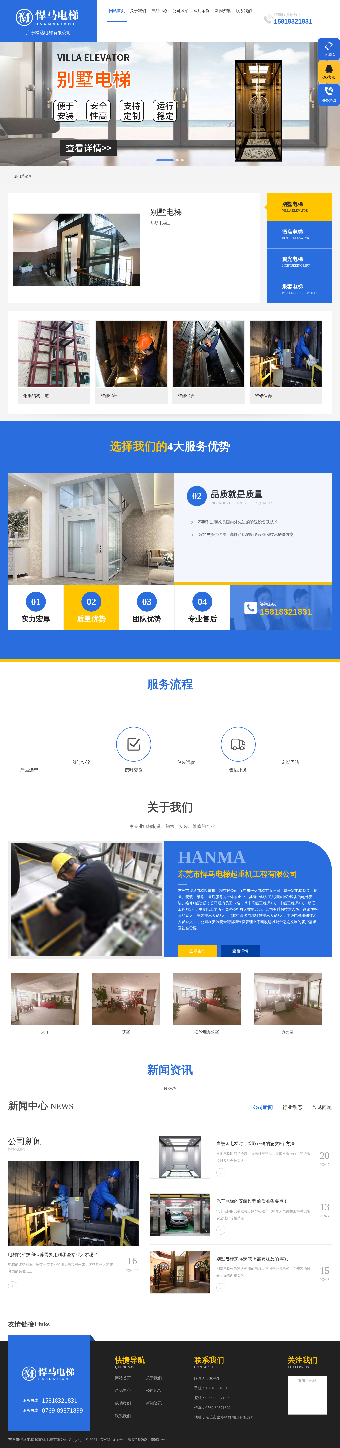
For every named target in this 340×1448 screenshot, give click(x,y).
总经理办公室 (126, 1032)
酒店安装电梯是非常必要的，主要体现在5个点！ (56, 1254)
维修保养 (31, 395)
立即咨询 (197, 951)
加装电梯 (186, 395)
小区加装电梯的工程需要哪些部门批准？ (256, 1143)
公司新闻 (263, 1107)
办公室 (207, 1032)
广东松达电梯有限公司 (48, 32)
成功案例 (202, 11)
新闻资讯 (223, 11)
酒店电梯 (295, 234)
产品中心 (159, 11)
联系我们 (244, 11)
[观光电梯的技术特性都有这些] (180, 1292)
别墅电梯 (295, 206)
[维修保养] (54, 354)
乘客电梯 (299, 289)
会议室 (288, 1032)
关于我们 (138, 11)
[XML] (104, 1440)
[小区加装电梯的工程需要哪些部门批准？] (180, 1177)
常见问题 (322, 1107)
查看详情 (240, 951)
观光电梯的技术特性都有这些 (245, 1258)
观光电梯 (296, 261)
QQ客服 (328, 77)
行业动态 (292, 1107)
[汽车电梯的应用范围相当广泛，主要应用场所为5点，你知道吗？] (180, 1235)
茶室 (45, 1032)
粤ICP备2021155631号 (146, 1440)
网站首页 (117, 11)
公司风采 (180, 11)
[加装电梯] (208, 354)
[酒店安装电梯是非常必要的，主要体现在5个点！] (73, 1244)
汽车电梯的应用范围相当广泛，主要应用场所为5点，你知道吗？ (263, 1201)
